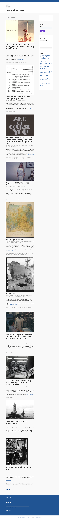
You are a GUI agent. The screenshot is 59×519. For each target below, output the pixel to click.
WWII (46, 85)
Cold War (19, 145)
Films (25, 50)
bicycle (14, 483)
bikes (16, 483)
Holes (11, 307)
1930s (41, 55)
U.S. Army (17, 296)
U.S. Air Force (14, 242)
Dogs (32, 483)
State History (10, 296)
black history (10, 352)
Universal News (43, 79)
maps (51, 60)
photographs (45, 71)
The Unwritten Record (15, 10)
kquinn (13, 295)
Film (11, 111)
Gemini (17, 62)
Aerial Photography (21, 50)
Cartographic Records (26, 241)
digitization (42, 60)
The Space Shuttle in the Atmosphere (17, 422)
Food (27, 50)
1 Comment (25, 62)
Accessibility (8, 499)
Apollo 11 (9, 111)
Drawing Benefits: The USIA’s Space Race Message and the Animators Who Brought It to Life (19, 141)
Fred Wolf (17, 157)
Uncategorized (24, 100)
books (18, 483)
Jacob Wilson (13, 50)
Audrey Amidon (12, 186)
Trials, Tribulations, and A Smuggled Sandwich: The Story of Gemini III (20, 46)
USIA (23, 158)
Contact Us (8, 505)
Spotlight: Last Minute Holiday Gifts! (20, 468)
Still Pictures (9, 51)
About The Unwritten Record (40, 6)
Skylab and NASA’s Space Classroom (17, 184)
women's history (21, 353)
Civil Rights (44, 58)
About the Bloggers (50, 6)
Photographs (32, 50)
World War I (23, 296)
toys (29, 484)
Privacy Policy (8, 510)
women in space (10, 353)
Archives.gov (8, 502)
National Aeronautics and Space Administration (21, 352)
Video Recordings (14, 51)
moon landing (23, 253)
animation (9, 157)
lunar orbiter (19, 253)
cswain (11, 100)
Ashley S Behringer (13, 424)
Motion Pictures (25, 145)
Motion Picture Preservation (46, 61)
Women (7, 353)
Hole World (11, 293)
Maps (30, 241)
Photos (41, 72)
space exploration (17, 254)
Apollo (12, 157)
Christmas (26, 483)
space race (10, 158)
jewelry (18, 484)
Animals (18, 295)
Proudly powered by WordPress (23, 517)
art (44, 55)
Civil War (48, 58)
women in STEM (15, 353)
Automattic (38, 517)
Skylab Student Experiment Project (23, 199)
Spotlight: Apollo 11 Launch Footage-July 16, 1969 (18, 98)
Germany (48, 60)
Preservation (44, 72)
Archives (21, 241)
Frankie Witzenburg (14, 241)
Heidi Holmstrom (12, 145)
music (20, 484)
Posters (31, 295)
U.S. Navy (20, 296)
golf (10, 484)
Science (14, 199)
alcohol (9, 483)
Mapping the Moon (14, 239)
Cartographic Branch (13, 253)
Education (9, 199)
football (7, 484)
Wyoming (31, 307)
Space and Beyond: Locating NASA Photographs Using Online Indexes (18, 382)
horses (15, 484)
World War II (27, 296)
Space (6, 51)
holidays (13, 484)
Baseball (11, 483)
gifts (9, 484)
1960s (43, 55)
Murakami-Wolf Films (28, 157)
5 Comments (27, 254)
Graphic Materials (22, 295)
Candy (24, 483)
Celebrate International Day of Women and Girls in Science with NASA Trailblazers (19, 336)
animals (9, 307)
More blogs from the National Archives (13, 507)
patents (22, 484)
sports (28, 484)
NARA (13, 111)
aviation (46, 55)
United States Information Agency (17, 158)
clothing (29, 483)
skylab (16, 199)
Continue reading (21, 59)
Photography (50, 71)
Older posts (8, 489)
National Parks (47, 68)
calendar (21, 483)
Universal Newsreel (49, 79)
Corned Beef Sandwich (11, 62)
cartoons (14, 157)
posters (25, 484)
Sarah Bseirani (14, 386)
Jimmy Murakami (22, 157)
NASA (29, 50)
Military (41, 61)
